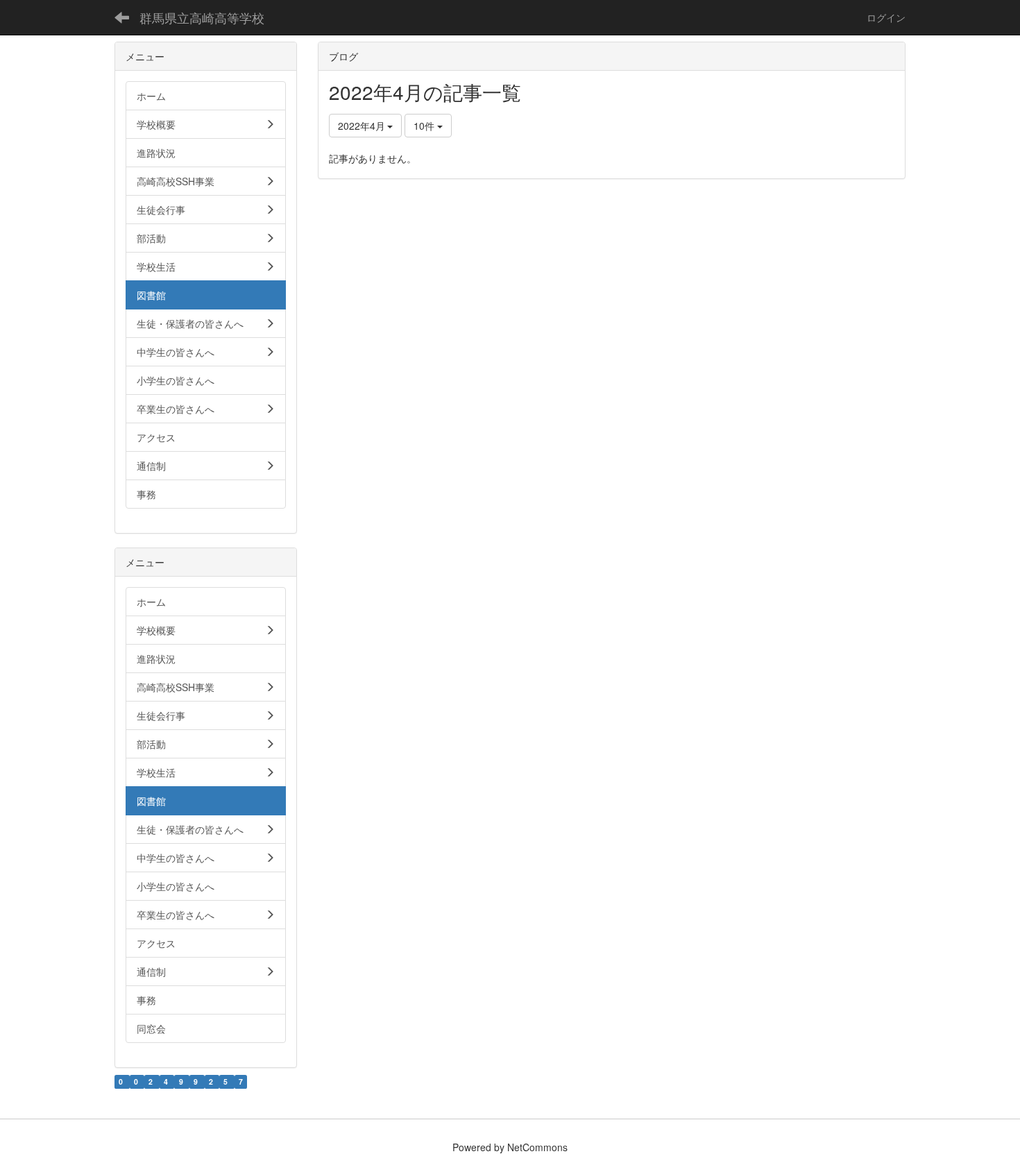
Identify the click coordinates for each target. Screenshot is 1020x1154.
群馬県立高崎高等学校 (201, 17)
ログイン (886, 17)
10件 (425, 126)
